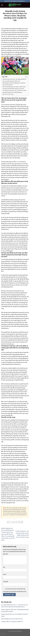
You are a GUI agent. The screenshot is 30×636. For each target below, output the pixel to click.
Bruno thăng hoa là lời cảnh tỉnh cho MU (12, 618)
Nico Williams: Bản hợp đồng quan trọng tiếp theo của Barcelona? (14, 83)
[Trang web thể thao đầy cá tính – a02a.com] (15, 5)
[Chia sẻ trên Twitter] (13, 522)
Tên (4, 567)
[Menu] (2, 5)
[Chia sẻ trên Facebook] (11, 522)
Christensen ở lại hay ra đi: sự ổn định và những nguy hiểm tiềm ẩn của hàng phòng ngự (14, 91)
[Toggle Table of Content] (25, 77)
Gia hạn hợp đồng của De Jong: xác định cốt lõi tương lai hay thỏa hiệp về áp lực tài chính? (14, 87)
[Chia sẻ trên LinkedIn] (22, 522)
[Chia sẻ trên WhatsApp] (8, 522)
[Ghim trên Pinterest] (19, 522)
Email (4, 574)
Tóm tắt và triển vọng (8, 94)
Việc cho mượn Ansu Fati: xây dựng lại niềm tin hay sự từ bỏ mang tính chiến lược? (14, 80)
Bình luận (5, 554)
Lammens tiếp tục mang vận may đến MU (12, 621)
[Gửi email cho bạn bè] (16, 522)
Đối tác (3, 633)
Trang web (5, 581)
